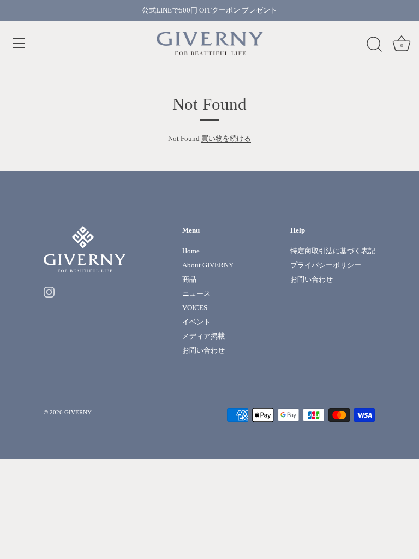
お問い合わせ (203, 350)
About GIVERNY (208, 265)
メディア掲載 (203, 336)
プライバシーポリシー (325, 265)
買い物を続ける (226, 138)
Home (191, 251)
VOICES (194, 308)
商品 (189, 279)
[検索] (374, 45)
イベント (196, 322)
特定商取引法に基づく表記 (332, 251)
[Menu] (19, 43)
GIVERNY (77, 412)
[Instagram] (49, 291)
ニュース (196, 293)
